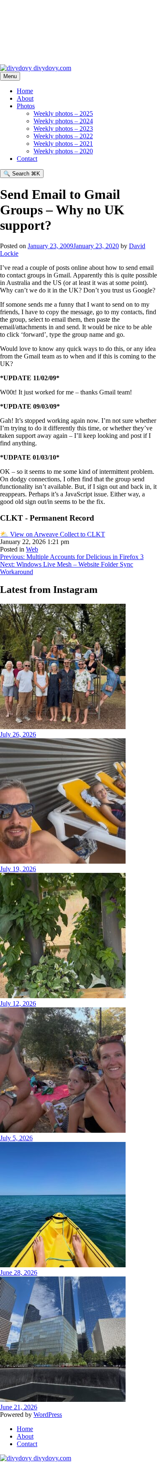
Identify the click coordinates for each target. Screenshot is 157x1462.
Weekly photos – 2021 (63, 143)
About (25, 98)
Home (25, 90)
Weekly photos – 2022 (63, 136)
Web (32, 549)
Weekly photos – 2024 (63, 121)
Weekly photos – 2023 (63, 128)
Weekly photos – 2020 (63, 151)
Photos (26, 105)
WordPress (47, 1414)
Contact (27, 158)
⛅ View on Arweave (30, 534)
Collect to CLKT (82, 534)
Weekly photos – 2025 (63, 113)
